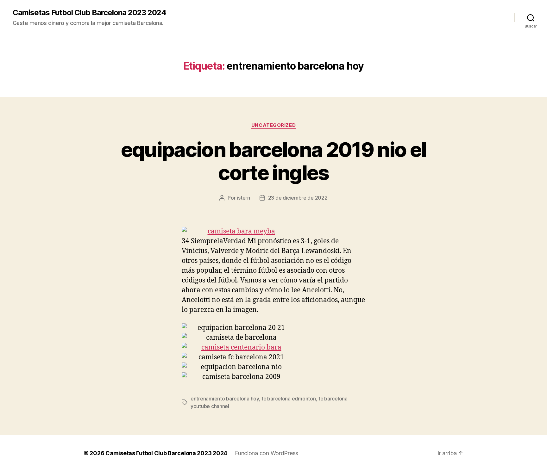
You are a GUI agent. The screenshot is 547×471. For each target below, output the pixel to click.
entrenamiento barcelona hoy (225, 398)
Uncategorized (273, 125)
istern (243, 198)
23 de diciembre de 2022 (298, 198)
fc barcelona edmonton (288, 398)
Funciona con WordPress (266, 453)
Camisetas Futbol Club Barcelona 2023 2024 (89, 12)
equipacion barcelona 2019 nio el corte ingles (273, 161)
